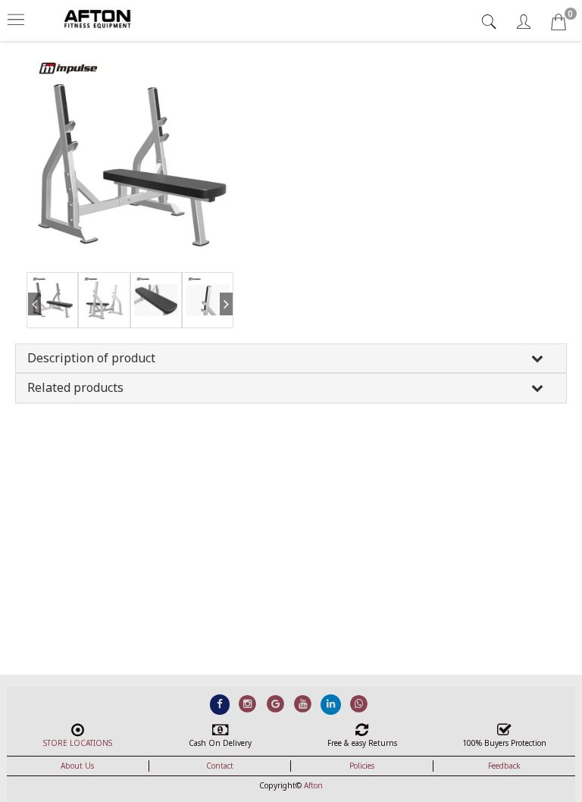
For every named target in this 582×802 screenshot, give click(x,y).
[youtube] (303, 703)
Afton (313, 785)
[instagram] (247, 703)
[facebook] (220, 703)
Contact (219, 765)
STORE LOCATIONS (77, 743)
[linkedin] (331, 703)
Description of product (91, 357)
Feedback (504, 765)
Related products (75, 387)
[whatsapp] (359, 703)
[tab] (491, 21)
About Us (77, 765)
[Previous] (34, 318)
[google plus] (275, 703)
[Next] (225, 318)
